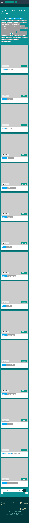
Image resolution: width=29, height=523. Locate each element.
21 (15, 490)
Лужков (3, 37)
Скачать (24, 66)
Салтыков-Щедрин (17, 37)
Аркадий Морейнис (13, 26)
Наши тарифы (13, 501)
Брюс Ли (18, 20)
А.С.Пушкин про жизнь (6, 41)
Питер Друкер (17, 28)
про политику (9, 37)
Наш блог (12, 502)
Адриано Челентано (11, 20)
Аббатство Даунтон (5, 24)
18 (7, 490)
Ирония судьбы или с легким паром (19, 33)
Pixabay (20, 518)
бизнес (15, 18)
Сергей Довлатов (17, 35)
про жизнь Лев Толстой (22, 31)
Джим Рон (24, 20)
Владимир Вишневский (6, 33)
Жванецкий (16, 39)
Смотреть (5, 66)
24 (22, 490)
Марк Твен (24, 22)
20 (12, 490)
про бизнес (10, 39)
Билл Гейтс (4, 20)
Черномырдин (4, 35)
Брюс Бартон (24, 28)
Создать (9, 1)
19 (10, 490)
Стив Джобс (9, 22)
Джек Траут (4, 28)
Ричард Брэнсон (5, 26)
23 (19, 490)
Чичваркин (4, 39)
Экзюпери (4, 22)
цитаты (24, 35)
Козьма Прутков (17, 22)
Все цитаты (4, 18)
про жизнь (20, 18)
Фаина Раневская (5, 31)
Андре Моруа (21, 26)
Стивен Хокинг (13, 31)
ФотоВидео (3, 503)
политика (11, 35)
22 (17, 490)
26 (2, 492)
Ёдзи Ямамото (10, 28)
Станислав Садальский (15, 24)
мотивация (10, 18)
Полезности (3, 504)
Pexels (16, 518)
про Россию (25, 37)
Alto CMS (16, 516)
